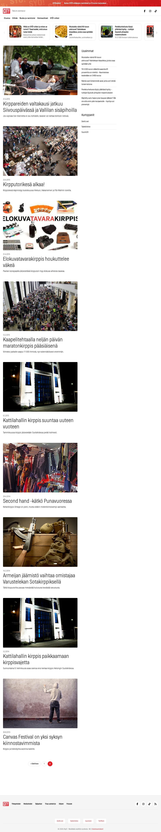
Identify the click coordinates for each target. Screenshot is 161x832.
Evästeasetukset (97, 829)
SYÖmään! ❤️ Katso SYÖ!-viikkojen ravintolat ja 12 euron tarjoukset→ (80, 3)
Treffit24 (101, 821)
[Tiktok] (155, 11)
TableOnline (86, 127)
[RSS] (155, 803)
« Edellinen (34, 764)
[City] (6, 804)
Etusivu (7, 18)
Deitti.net (85, 121)
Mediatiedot (28, 804)
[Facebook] (144, 11)
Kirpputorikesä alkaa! (24, 184)
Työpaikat (38, 804)
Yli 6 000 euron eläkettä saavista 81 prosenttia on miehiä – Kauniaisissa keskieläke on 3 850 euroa (95, 72)
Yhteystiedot (16, 804)
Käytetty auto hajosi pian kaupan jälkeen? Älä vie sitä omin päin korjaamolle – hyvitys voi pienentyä (99, 101)
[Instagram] (150, 11)
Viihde (15, 18)
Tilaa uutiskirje (50, 804)
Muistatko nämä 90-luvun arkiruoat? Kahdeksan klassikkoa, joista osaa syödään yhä (98, 60)
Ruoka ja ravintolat (27, 18)
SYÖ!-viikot (54, 18)
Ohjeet (61, 804)
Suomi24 (85, 132)
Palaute (69, 804)
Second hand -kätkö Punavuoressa (37, 501)
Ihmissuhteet (42, 18)
